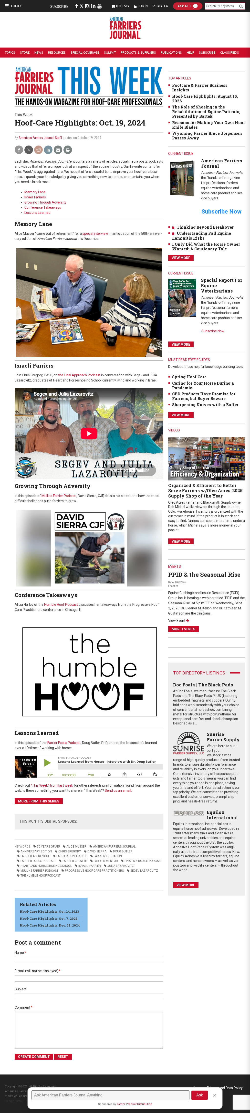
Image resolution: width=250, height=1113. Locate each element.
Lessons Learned (37, 213)
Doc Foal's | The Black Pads (203, 685)
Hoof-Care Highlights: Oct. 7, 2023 (48, 918)
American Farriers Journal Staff (40, 138)
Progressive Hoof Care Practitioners (94, 870)
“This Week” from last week (52, 785)
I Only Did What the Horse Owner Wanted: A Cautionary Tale (206, 246)
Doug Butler (123, 851)
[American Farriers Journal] (182, 178)
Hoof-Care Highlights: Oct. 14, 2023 (49, 911)
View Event (176, 621)
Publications (171, 52)
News (38, 52)
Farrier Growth (74, 861)
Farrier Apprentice (35, 856)
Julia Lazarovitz (120, 866)
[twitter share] (28, 150)
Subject (20, 989)
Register (160, 6)
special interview (95, 233)
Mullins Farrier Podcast (59, 496)
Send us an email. (118, 790)
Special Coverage (85, 52)
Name (20, 953)
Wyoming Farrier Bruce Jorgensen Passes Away (207, 135)
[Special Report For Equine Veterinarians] (182, 297)
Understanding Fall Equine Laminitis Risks (201, 235)
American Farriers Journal (114, 846)
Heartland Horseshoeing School (46, 866)
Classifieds (229, 52)
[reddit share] (38, 150)
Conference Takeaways (42, 207)
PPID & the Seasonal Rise (204, 574)
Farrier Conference (71, 856)
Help (190, 52)
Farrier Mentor (106, 861)
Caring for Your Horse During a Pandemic (203, 385)
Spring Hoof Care (189, 376)
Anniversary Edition (36, 851)
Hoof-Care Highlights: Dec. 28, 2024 (50, 925)
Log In (143, 6)
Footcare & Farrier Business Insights (200, 87)
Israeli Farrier (89, 866)
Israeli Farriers (35, 197)
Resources (57, 52)
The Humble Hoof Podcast (41, 875)
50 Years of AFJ (48, 846)
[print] (67, 150)
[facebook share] (19, 150)
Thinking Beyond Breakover (205, 227)
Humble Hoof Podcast (61, 604)
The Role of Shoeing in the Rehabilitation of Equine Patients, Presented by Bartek (206, 111)
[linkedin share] (48, 150)
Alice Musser (76, 846)
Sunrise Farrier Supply (223, 736)
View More (181, 258)
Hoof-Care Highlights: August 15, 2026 (205, 98)
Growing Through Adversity (45, 202)
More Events (183, 629)
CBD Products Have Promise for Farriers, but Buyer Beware (203, 396)
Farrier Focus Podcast (64, 743)
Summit (110, 52)
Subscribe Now (212, 331)
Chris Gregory (69, 851)
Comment (23, 1007)
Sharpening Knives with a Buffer (205, 404)
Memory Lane (35, 192)
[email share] (58, 150)
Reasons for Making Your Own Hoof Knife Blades (208, 125)
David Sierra (96, 851)
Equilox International (222, 814)
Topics (16, 6)
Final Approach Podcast (143, 861)
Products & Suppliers (138, 52)
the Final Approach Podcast (79, 375)
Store (25, 52)
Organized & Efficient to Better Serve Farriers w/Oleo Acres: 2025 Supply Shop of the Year (205, 490)
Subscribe (59, 7)
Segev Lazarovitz (144, 870)
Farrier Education (108, 856)
